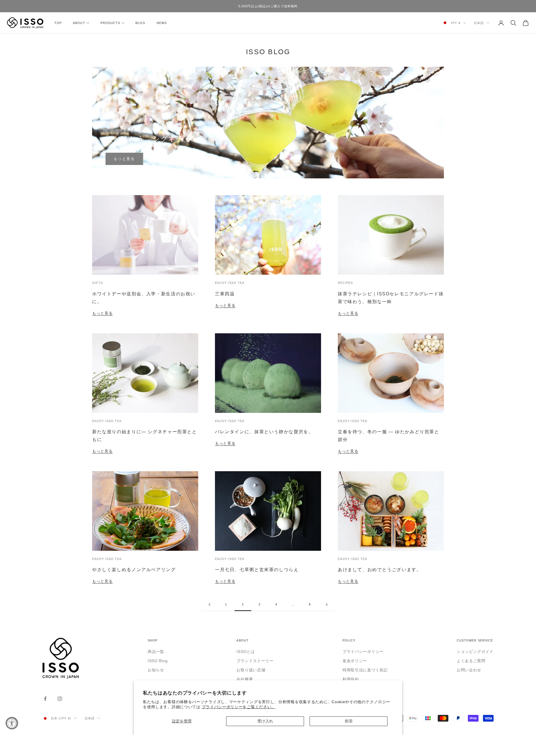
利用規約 (351, 679)
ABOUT (79, 23)
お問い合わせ (469, 670)
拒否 (349, 721)
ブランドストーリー (254, 661)
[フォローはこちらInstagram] (60, 699)
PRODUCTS (110, 23)
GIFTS (97, 282)
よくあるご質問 (471, 661)
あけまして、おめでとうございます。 (380, 569)
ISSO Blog (158, 661)
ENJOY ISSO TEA (229, 282)
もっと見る (124, 159)
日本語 (479, 23)
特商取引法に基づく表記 (365, 670)
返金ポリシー (355, 661)
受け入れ (265, 721)
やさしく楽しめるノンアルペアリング (134, 569)
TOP (58, 23)
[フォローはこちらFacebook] (45, 699)
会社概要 (244, 679)
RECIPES (345, 282)
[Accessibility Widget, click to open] (12, 723)
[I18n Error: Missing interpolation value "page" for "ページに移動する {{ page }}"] (209, 604)
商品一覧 (156, 651)
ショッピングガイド (475, 651)
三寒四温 (224, 293)
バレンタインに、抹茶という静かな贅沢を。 (264, 431)
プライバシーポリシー (363, 651)
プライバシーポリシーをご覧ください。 (239, 707)
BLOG (140, 23)
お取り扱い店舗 (250, 670)
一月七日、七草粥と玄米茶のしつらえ (257, 569)
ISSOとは (245, 651)
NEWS (162, 23)
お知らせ (156, 670)
